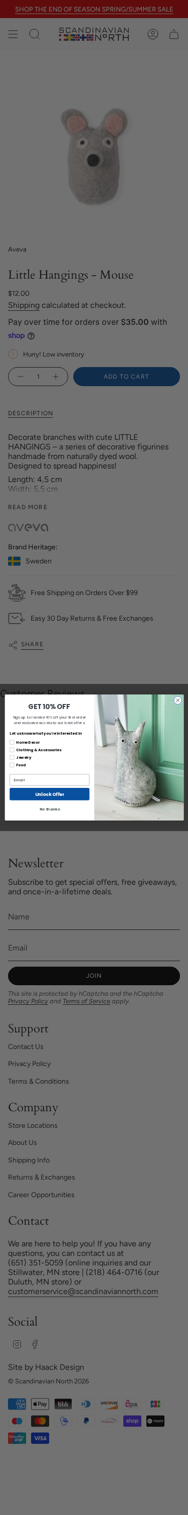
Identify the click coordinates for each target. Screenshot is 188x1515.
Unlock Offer (49, 794)
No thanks (49, 809)
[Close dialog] (177, 700)
